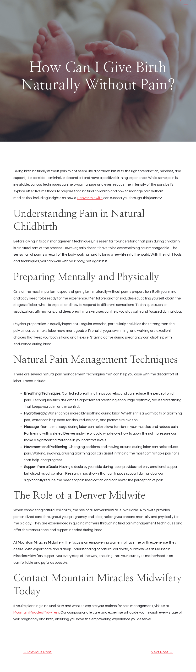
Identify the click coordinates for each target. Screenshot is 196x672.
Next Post (162, 652)
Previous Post (37, 652)
